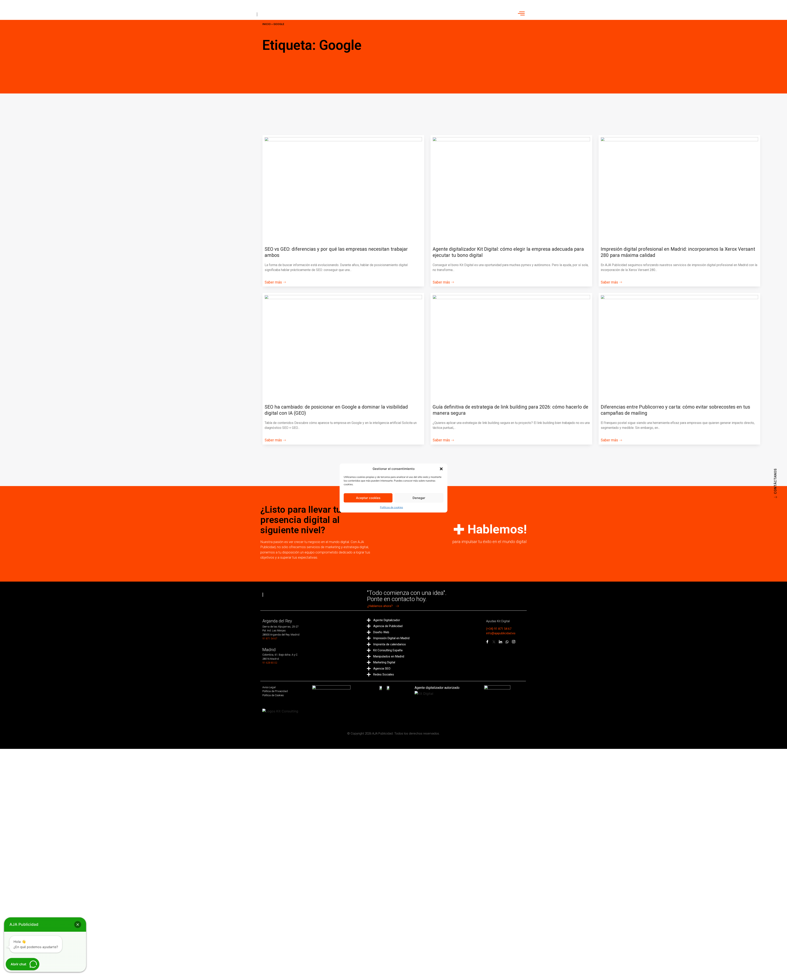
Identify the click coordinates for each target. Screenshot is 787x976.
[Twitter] (494, 642)
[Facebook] (487, 642)
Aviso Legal (269, 687)
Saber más (273, 282)
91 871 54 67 (269, 638)
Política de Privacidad (275, 691)
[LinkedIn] (500, 642)
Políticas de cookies (391, 507)
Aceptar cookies (368, 498)
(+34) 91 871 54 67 (498, 629)
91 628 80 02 (269, 662)
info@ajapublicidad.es (500, 633)
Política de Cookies (273, 695)
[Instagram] (513, 642)
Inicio (266, 24)
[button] (441, 469)
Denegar (419, 498)
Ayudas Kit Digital (498, 621)
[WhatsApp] (507, 642)
